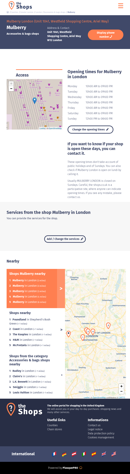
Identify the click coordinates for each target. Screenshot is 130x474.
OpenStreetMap (55, 128)
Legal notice (95, 429)
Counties (52, 425)
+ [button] (11, 83)
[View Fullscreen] (69, 273)
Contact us (94, 425)
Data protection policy (101, 433)
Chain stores (54, 429)
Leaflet (42, 128)
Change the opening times (88, 129)
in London (25, 280)
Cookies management (101, 437)
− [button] (11, 88)
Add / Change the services (63, 239)
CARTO (121, 397)
